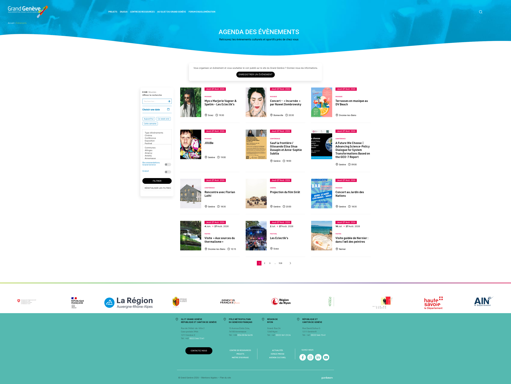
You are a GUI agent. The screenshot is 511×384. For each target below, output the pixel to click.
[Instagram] (310, 357)
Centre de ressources (142, 11)
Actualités (277, 350)
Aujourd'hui (148, 118)
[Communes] (157, 147)
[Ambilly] (157, 155)
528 (280, 263)
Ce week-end (163, 118)
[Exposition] (157, 140)
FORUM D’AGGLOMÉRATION (202, 11)
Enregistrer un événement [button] (256, 74)
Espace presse (277, 354)
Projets (112, 11)
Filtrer (157, 180)
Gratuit (145, 171)
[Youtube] (326, 357)
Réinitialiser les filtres (158, 188)
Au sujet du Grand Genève (171, 11)
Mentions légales (209, 377)
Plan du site (225, 377)
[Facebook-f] (302, 357)
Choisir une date (151, 109)
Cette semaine (150, 123)
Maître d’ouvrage (240, 357)
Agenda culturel (277, 357)
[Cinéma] (157, 135)
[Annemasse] (157, 158)
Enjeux (123, 11)
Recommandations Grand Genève (151, 163)
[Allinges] (157, 150)
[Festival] (157, 143)
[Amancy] (157, 153)
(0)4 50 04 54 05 (245, 335)
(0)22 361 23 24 (283, 335)
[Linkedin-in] (318, 357)
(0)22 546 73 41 (196, 338)
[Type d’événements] (157, 132)
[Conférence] (157, 138)
